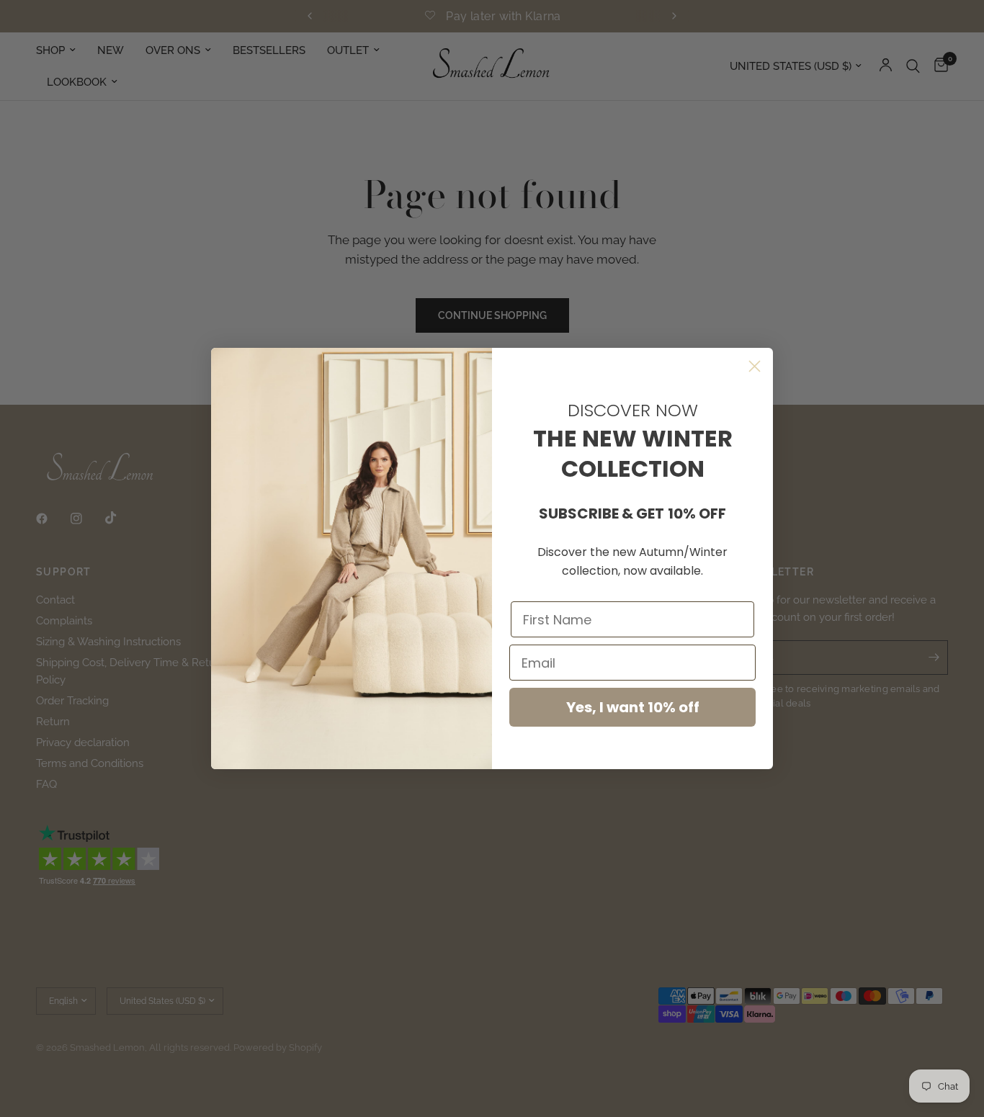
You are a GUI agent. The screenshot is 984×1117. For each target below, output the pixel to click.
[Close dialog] (754, 366)
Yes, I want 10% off (632, 707)
